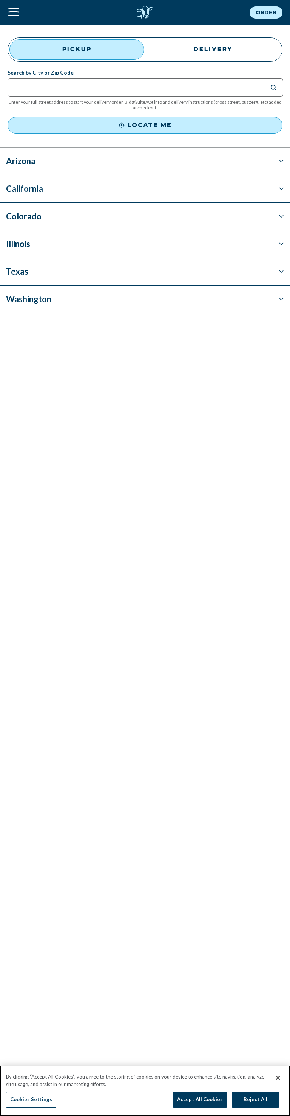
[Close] (278, 1077)
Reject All (255, 1099)
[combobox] (140, 87)
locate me (149, 125)
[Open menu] (53, 12)
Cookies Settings (31, 1099)
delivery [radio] (213, 50)
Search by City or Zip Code (41, 73)
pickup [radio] (77, 50)
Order (266, 12)
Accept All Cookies (200, 1099)
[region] (145, 1091)
